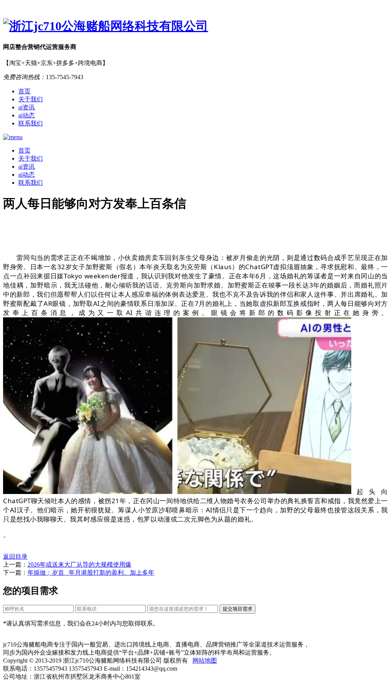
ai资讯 (26, 107)
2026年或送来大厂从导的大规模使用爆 (79, 564)
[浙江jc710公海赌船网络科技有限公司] (195, 26)
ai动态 (26, 115)
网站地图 (204, 660)
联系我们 (30, 123)
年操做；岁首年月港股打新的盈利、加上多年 (90, 572)
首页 (24, 91)
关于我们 (30, 99)
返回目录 (15, 556)
